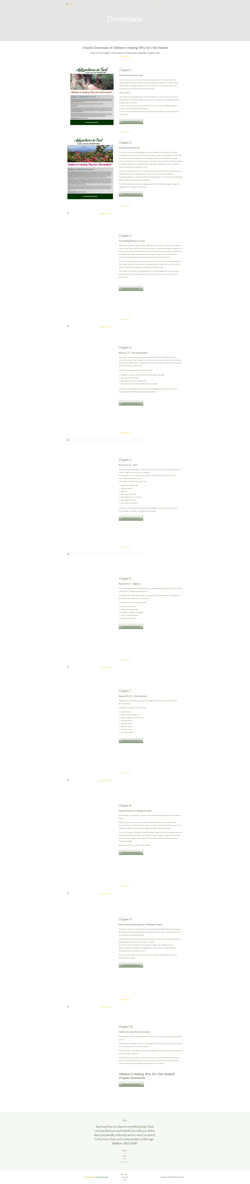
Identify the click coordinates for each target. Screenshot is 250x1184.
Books (179, 4)
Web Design (126, 4)
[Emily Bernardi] (69, 4)
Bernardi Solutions (102, 1177)
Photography (155, 4)
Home (117, 4)
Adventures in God (140, 4)
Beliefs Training (168, 4)
